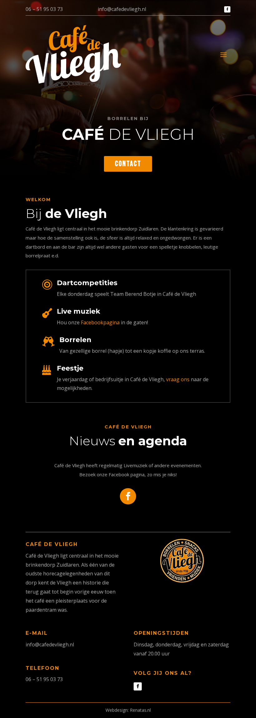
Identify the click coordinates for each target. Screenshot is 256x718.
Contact (128, 163)
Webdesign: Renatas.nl (128, 710)
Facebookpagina (100, 322)
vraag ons (178, 379)
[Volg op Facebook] (227, 9)
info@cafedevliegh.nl (122, 9)
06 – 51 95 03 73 (44, 9)
